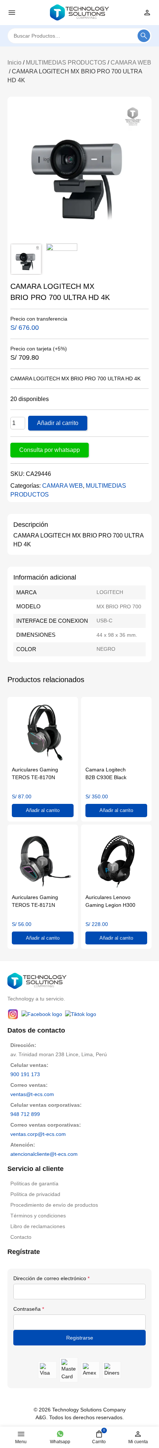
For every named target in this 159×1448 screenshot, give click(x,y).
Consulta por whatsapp (49, 450)
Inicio (14, 62)
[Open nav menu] (11, 12)
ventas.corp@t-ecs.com (38, 1134)
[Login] (147, 12)
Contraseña (28, 1309)
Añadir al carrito (57, 423)
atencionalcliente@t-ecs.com (44, 1154)
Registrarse (79, 1338)
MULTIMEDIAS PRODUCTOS (66, 62)
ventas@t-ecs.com (32, 1094)
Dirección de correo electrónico (51, 1278)
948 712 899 (25, 1114)
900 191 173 (25, 1074)
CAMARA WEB (131, 62)
